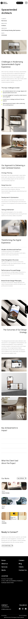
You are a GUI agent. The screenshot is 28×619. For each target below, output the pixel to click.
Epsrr (3, 508)
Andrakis (4, 523)
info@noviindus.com (6, 609)
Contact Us (23, 570)
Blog (20, 564)
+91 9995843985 (5, 607)
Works (3, 570)
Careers (21, 560)
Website (3, 491)
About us (4, 564)
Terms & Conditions (23, 615)
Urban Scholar (6, 493)
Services (4, 567)
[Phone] (26, 312)
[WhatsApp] (26, 309)
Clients (21, 567)
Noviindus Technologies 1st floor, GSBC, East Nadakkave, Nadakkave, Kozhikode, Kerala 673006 (12, 580)
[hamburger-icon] (25, 3)
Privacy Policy (4, 615)
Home (3, 560)
